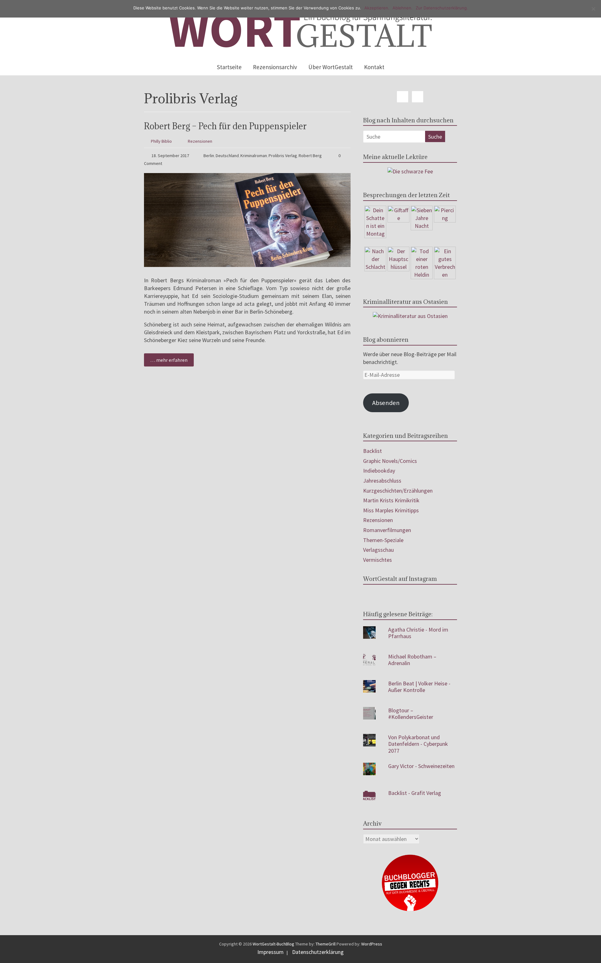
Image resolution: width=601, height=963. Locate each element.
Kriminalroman (253, 155)
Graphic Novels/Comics (390, 460)
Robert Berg (310, 155)
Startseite (229, 67)
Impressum (270, 951)
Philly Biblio (161, 141)
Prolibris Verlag (283, 155)
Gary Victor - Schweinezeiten (421, 766)
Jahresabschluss (382, 480)
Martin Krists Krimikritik (391, 500)
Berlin (208, 155)
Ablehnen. (403, 7)
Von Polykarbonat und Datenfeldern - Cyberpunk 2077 (418, 744)
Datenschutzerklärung (318, 951)
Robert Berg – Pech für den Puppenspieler (225, 126)
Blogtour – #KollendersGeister (410, 714)
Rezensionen (200, 141)
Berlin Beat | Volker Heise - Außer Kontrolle (419, 687)
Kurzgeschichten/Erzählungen (398, 490)
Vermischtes (377, 559)
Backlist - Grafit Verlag (414, 793)
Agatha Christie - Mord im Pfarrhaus (418, 633)
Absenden (386, 403)
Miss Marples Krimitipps (391, 510)
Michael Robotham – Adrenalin (412, 660)
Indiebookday (379, 470)
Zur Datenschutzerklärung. (442, 7)
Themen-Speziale (383, 540)
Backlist (372, 450)
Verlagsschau (378, 549)
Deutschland (227, 155)
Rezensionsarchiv (275, 67)
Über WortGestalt (330, 67)
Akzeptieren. (376, 7)
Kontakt (374, 67)
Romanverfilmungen (387, 530)
